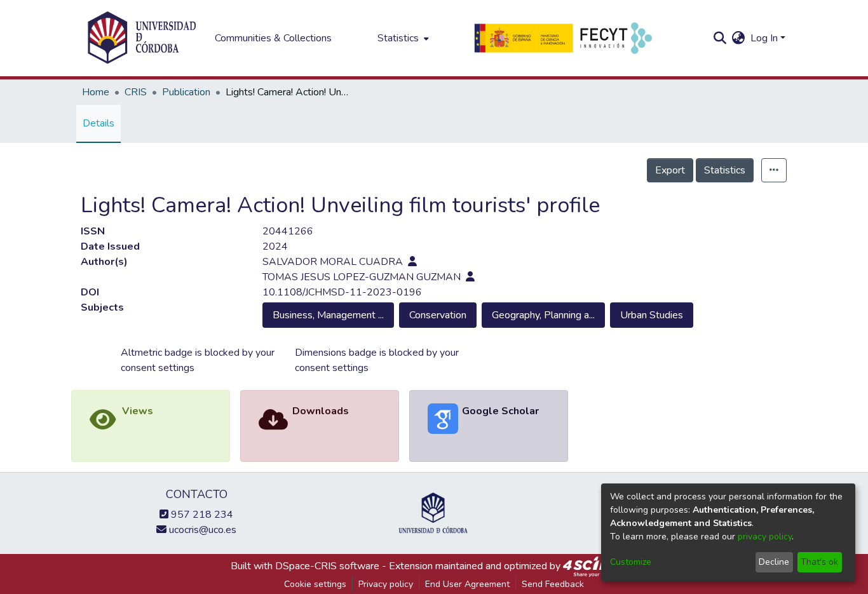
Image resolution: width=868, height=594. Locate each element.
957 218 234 (200, 515)
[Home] (141, 38)
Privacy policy (385, 584)
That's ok (819, 562)
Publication (186, 92)
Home (95, 92)
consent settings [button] (157, 368)
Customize (630, 562)
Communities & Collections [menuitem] (273, 38)
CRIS (136, 92)
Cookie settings (315, 584)
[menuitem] (402, 38)
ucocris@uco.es (201, 530)
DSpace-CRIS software (327, 566)
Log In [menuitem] (764, 38)
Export (670, 170)
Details (98, 123)
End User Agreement (467, 584)
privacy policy (765, 536)
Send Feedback (553, 584)
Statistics (724, 170)
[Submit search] (720, 38)
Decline (774, 562)
